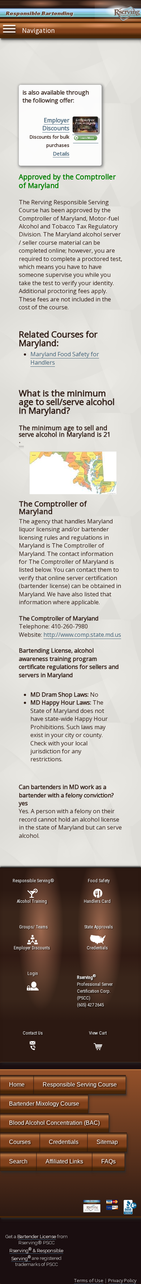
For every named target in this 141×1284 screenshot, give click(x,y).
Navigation (38, 30)
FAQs (108, 1161)
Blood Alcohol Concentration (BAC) (54, 1123)
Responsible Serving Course (80, 1084)
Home (17, 1084)
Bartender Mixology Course (44, 1104)
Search (18, 1161)
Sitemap (107, 1142)
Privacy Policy (122, 1280)
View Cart (98, 1033)
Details (61, 153)
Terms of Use (88, 1280)
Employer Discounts (55, 124)
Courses (20, 1142)
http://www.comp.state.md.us (82, 635)
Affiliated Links (64, 1161)
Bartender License (36, 1236)
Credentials (63, 1142)
